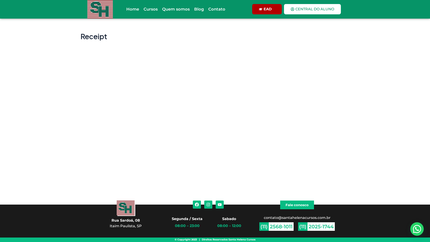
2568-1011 (281, 226)
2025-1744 (321, 226)
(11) (264, 226)
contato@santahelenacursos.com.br (297, 217)
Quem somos (176, 9)
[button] (417, 229)
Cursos (151, 9)
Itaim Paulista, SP (126, 226)
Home (132, 9)
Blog (199, 9)
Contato (216, 9)
